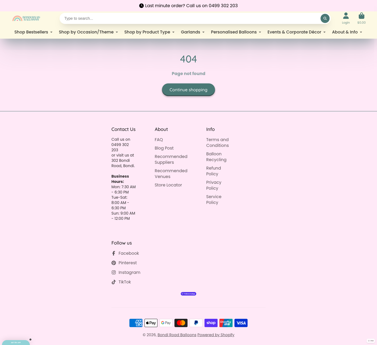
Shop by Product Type (147, 32)
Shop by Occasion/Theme (86, 32)
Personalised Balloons (234, 32)
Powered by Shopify (215, 334)
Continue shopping (188, 89)
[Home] (26, 18)
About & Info (345, 32)
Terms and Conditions (217, 142)
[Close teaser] (30, 339)
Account (346, 18)
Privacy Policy (213, 185)
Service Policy (213, 199)
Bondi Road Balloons (177, 334)
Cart (361, 18)
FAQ (159, 140)
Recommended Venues (171, 173)
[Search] (325, 18)
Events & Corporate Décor (294, 32)
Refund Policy (213, 171)
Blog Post (164, 148)
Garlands (190, 32)
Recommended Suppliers (171, 159)
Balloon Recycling (216, 157)
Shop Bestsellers (31, 32)
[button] (16, 342)
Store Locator (168, 185)
